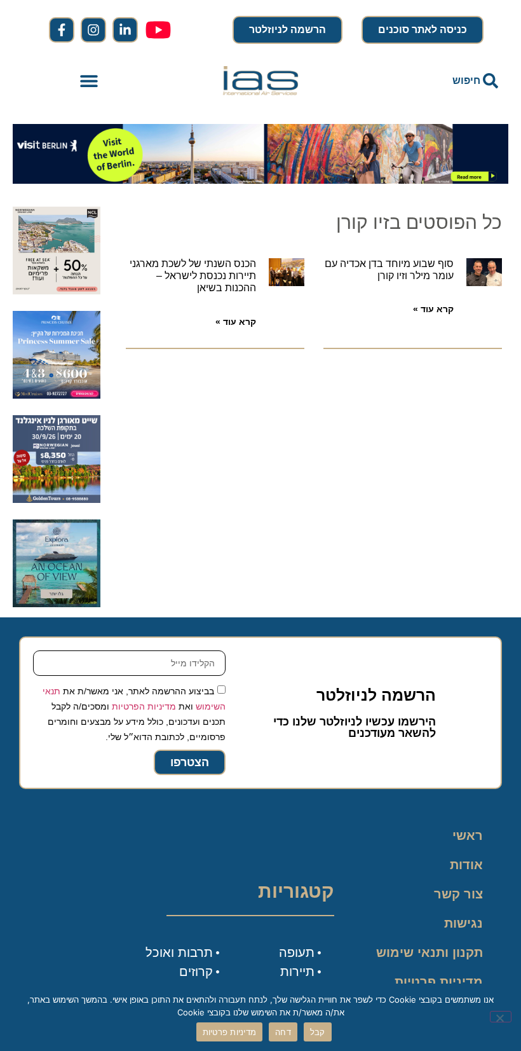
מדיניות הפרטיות (144, 706)
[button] (89, 81)
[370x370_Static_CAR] (56, 603)
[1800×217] (260, 180)
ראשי (467, 835)
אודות (466, 865)
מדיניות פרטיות (439, 982)
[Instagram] (93, 30)
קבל (317, 1032)
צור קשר (458, 894)
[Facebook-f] (61, 30)
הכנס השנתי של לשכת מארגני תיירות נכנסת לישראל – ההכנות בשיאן (193, 275)
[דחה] (500, 1016)
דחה (283, 1032)
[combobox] (432, 81)
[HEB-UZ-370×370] (56, 290)
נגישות (463, 923)
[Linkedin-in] (125, 30)
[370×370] (56, 499)
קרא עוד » (433, 309)
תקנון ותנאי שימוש (429, 952)
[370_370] (56, 394)
